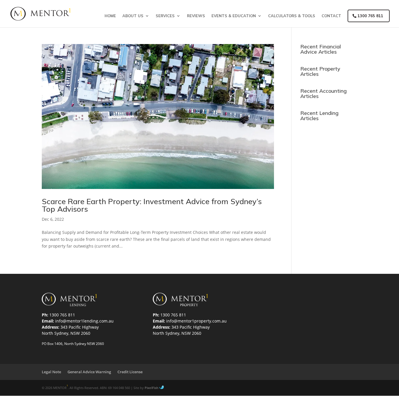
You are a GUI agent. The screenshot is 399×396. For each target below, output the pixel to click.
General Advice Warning (89, 371)
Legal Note (51, 371)
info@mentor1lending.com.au (84, 321)
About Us (132, 16)
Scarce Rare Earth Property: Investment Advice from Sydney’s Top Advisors (152, 205)
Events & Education (233, 16)
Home (110, 16)
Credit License (130, 371)
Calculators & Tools (291, 16)
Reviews (196, 16)
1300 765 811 (369, 16)
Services (165, 16)
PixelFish (152, 388)
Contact (331, 16)
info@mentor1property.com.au (196, 321)
